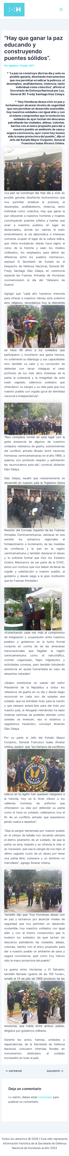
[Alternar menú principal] (61, 10)
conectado (45, 1097)
